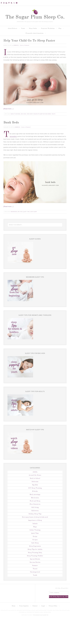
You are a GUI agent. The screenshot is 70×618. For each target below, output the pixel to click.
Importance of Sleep (35, 520)
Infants (35, 523)
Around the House (35, 475)
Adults (35, 472)
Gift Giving (35, 507)
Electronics (35, 498)
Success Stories (35, 562)
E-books (35, 491)
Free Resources (35, 504)
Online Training (35, 530)
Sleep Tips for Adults (35, 549)
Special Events (35, 559)
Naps (35, 527)
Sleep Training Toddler (35, 556)
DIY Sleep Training (35, 488)
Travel (35, 569)
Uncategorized (35, 572)
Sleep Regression (35, 546)
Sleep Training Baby (35, 552)
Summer (35, 565)
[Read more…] (8, 109)
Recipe (35, 536)
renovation (13, 136)
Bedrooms (14, 211)
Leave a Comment (24, 45)
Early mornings (35, 494)
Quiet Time (26, 211)
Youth (53, 113)
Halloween (35, 510)
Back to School (15, 113)
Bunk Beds (11, 122)
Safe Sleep (33, 211)
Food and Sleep (35, 501)
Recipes (35, 539)
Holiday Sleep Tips (35, 514)
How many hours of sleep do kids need (39, 113)
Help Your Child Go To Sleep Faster (29, 40)
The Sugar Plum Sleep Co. (35, 17)
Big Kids (23, 113)
